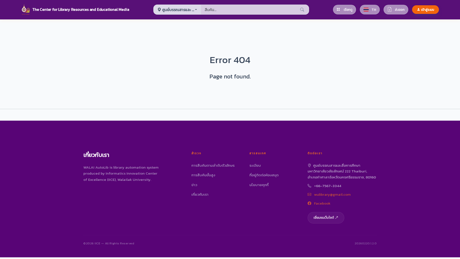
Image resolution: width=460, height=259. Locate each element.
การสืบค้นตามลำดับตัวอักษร (213, 165)
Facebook (321, 203)
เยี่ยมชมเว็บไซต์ (324, 217)
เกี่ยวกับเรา (199, 194)
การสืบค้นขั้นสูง (203, 175)
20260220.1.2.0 (366, 243)
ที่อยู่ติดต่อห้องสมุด (264, 175)
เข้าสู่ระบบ (427, 9)
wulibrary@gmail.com (332, 194)
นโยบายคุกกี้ (259, 185)
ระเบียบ (255, 165)
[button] (75, 9)
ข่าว (194, 185)
